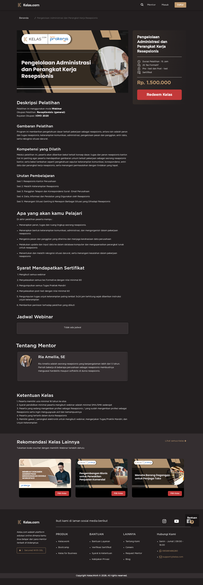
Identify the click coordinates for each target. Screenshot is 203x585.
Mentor (151, 5)
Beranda (24, 18)
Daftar (180, 5)
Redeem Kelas (159, 95)
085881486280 (170, 551)
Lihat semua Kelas (174, 441)
